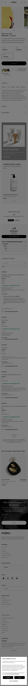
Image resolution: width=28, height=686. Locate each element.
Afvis (20, 677)
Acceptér (8, 677)
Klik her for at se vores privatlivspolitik (12, 674)
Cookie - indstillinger (14, 680)
